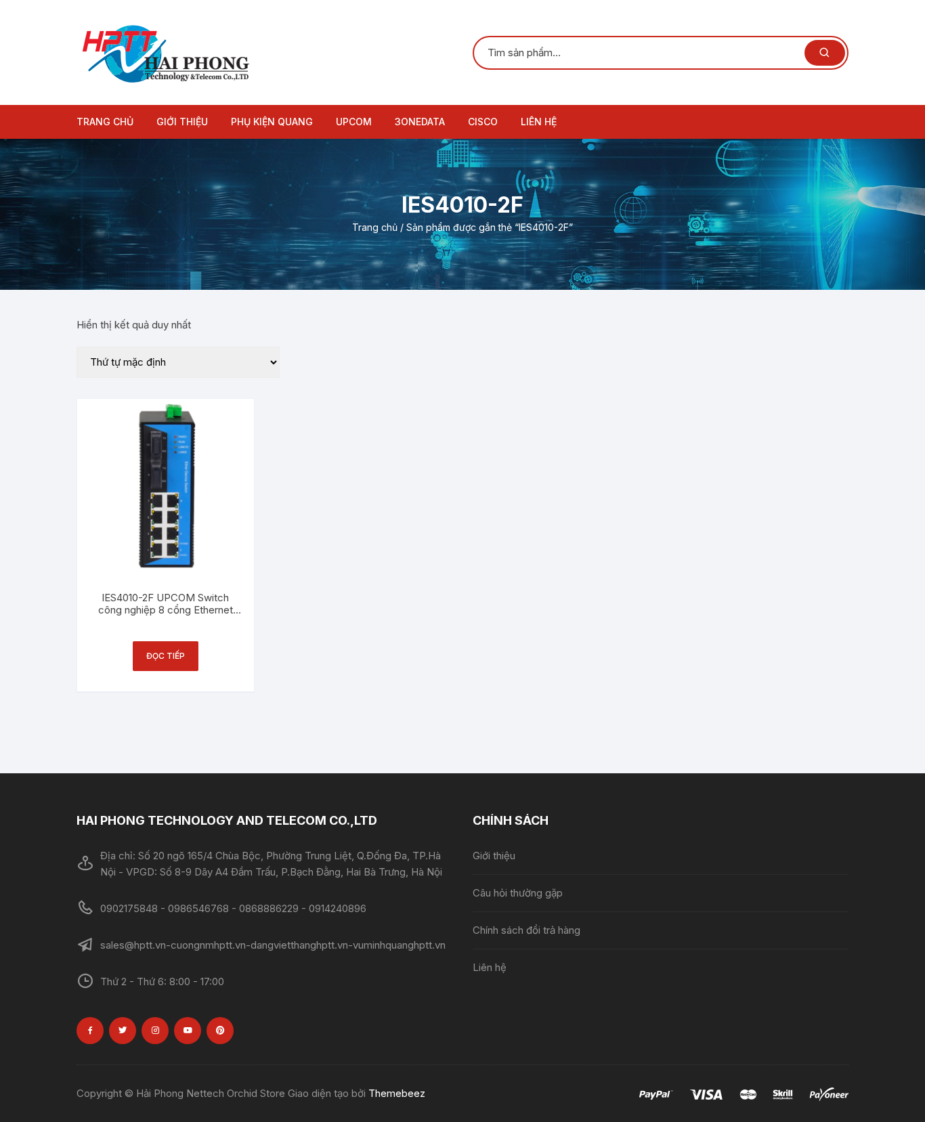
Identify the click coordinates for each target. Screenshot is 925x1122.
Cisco (483, 121)
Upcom (354, 121)
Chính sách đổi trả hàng (526, 930)
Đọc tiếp (165, 656)
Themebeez (396, 1093)
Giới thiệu (182, 121)
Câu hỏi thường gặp (518, 892)
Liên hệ (539, 121)
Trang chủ (105, 121)
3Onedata (420, 121)
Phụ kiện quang (272, 121)
